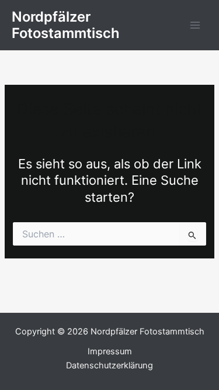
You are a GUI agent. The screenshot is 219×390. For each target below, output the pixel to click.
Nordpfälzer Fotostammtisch (66, 25)
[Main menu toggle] (195, 25)
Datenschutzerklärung (109, 365)
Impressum (110, 351)
